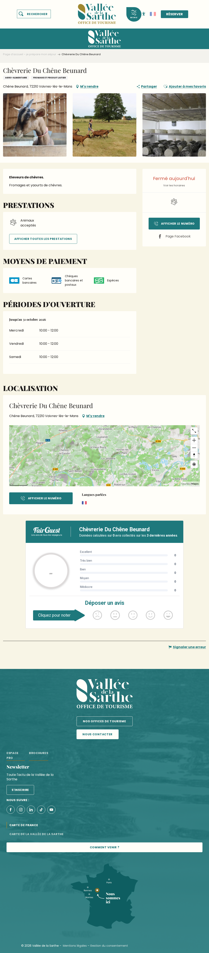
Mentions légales (75, 946)
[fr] (153, 14)
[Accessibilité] (143, 13)
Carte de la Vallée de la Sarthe (36, 834)
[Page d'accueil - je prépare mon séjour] (97, 11)
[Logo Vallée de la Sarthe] (105, 694)
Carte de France (23, 825)
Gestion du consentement (109, 946)
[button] (34, 14)
